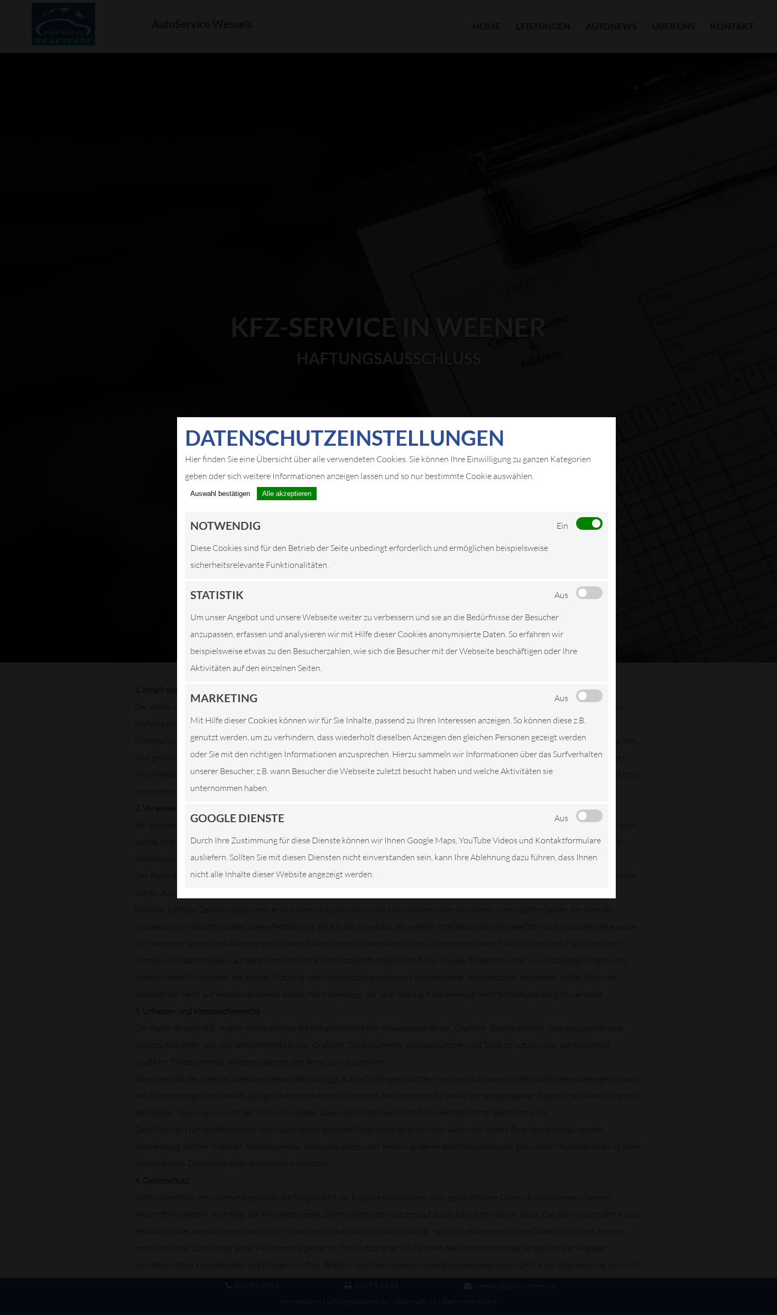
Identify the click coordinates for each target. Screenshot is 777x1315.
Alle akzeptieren (286, 494)
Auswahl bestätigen (220, 494)
